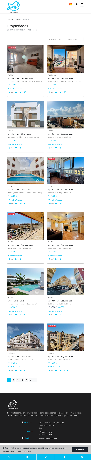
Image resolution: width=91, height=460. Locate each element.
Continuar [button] (80, 450)
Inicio (18, 19)
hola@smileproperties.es (48, 438)
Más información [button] (24, 451)
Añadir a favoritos (16, 89)
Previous (10, 59)
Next (41, 59)
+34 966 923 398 (45, 434)
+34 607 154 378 (45, 432)
